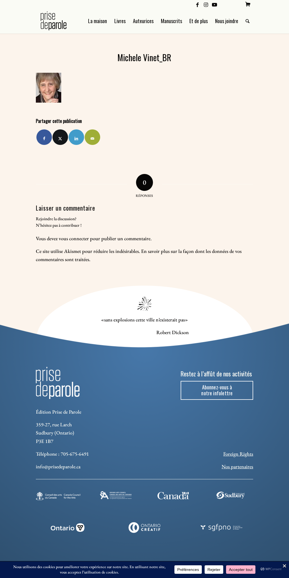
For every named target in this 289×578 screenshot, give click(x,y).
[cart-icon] (247, 4)
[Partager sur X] (60, 137)
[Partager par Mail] (92, 137)
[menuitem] (247, 4)
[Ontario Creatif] (145, 527)
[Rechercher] (247, 21)
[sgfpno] (221, 527)
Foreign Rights (238, 454)
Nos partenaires (237, 466)
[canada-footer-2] (173, 496)
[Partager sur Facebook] (44, 137)
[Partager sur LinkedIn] (76, 137)
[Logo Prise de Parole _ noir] (60, 21)
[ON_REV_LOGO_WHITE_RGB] (68, 527)
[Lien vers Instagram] (206, 4)
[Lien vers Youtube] (214, 4)
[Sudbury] (231, 495)
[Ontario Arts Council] (116, 495)
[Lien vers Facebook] (197, 4)
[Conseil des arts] (58, 496)
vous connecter (74, 238)
